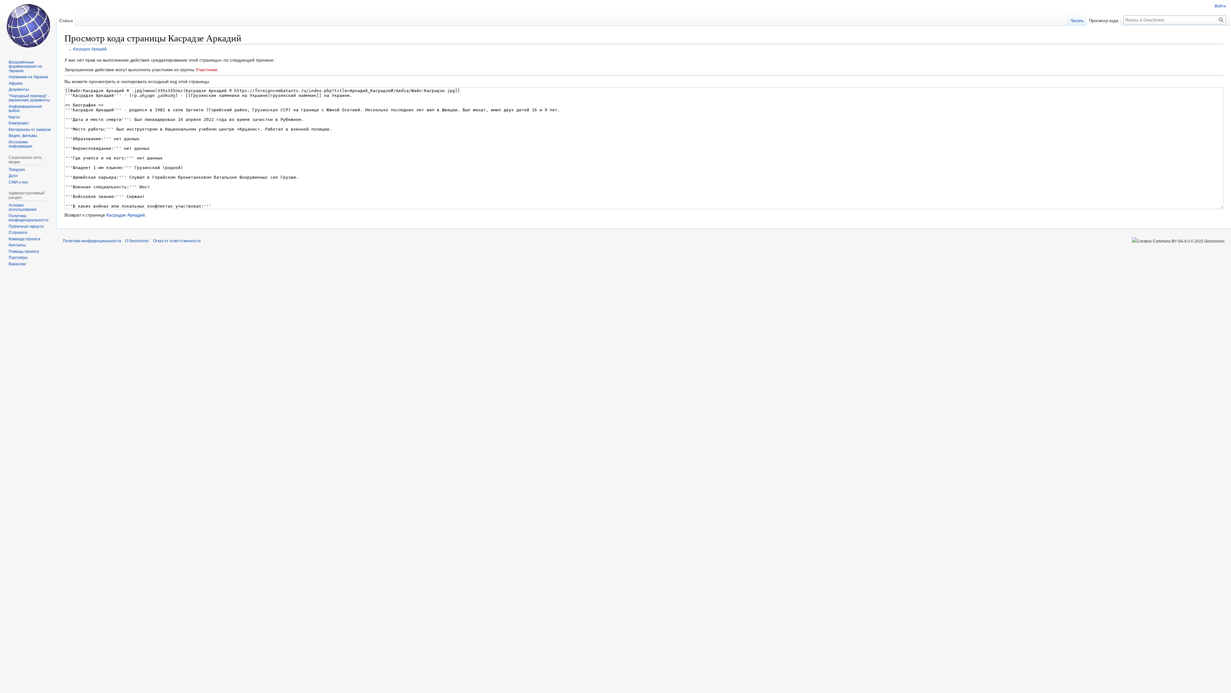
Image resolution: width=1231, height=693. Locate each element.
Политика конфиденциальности (92, 241)
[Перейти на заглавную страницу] (28, 25)
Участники (206, 69)
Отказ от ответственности (177, 241)
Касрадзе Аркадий (90, 49)
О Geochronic (137, 241)
